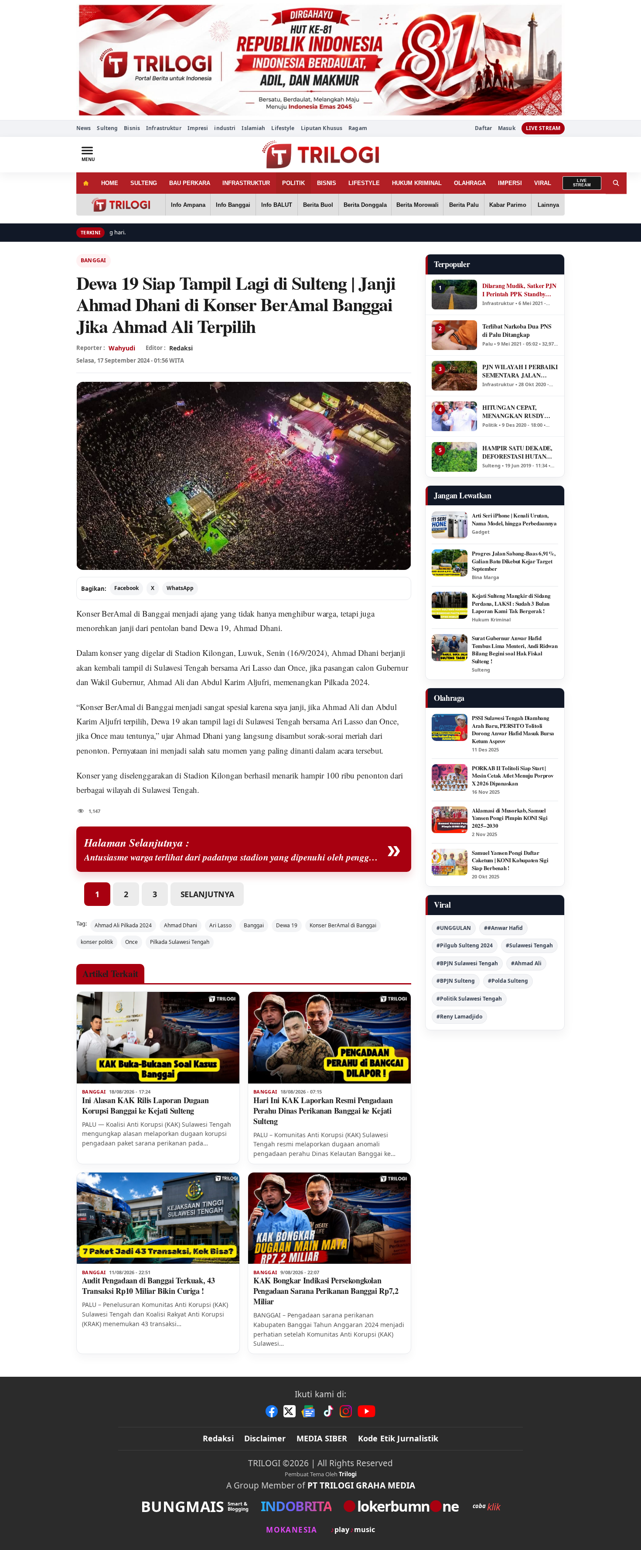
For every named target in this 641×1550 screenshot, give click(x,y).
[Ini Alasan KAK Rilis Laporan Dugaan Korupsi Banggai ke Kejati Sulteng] (158, 1038)
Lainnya (548, 205)
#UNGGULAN (453, 928)
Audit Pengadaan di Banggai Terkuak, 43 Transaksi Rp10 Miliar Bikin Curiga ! (148, 1285)
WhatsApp (180, 588)
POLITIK (293, 183)
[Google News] (308, 1411)
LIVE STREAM (543, 128)
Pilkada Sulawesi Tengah (179, 942)
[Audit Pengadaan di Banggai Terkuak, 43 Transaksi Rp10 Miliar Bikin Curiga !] (158, 1218)
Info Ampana (188, 205)
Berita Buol (318, 205)
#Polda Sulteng (508, 980)
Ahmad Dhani (180, 925)
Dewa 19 (286, 925)
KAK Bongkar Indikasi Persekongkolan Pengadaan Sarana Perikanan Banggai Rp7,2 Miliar (326, 1291)
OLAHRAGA (470, 183)
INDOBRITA (296, 1506)
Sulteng (107, 128)
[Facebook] (272, 1411)
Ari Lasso (220, 925)
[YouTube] (366, 1411)
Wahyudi (122, 348)
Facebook (126, 588)
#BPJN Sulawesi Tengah (467, 963)
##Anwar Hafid (503, 928)
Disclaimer (265, 1438)
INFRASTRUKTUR (246, 183)
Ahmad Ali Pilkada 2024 (123, 925)
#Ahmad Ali (526, 963)
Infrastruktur (163, 128)
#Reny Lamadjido (459, 1016)
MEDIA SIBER (322, 1438)
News (83, 128)
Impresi (198, 128)
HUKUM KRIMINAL (417, 183)
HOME (109, 183)
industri (224, 128)
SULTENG (143, 183)
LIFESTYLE (364, 183)
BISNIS (326, 183)
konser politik (97, 942)
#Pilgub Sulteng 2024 (464, 945)
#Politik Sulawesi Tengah (469, 998)
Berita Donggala (365, 205)
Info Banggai (233, 205)
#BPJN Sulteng (455, 980)
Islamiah (253, 128)
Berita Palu (464, 205)
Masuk (506, 128)
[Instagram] (346, 1411)
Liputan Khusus (322, 128)
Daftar (483, 128)
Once (131, 942)
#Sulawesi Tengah (529, 945)
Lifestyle (282, 128)
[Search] (616, 183)
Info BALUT (276, 205)
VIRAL (542, 183)
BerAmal (116, 613)
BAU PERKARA (189, 183)
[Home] (85, 183)
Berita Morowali (417, 205)
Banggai (93, 260)
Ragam (357, 128)
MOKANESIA (291, 1529)
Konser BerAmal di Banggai (343, 925)
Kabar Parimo (507, 205)
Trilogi (348, 1474)
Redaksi (218, 1438)
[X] (289, 1411)
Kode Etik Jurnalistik (398, 1438)
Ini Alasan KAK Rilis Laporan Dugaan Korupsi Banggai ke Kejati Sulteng (145, 1105)
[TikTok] (328, 1411)
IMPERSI (510, 183)
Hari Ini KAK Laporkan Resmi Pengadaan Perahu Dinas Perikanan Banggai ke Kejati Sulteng (323, 1110)
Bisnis (132, 128)
